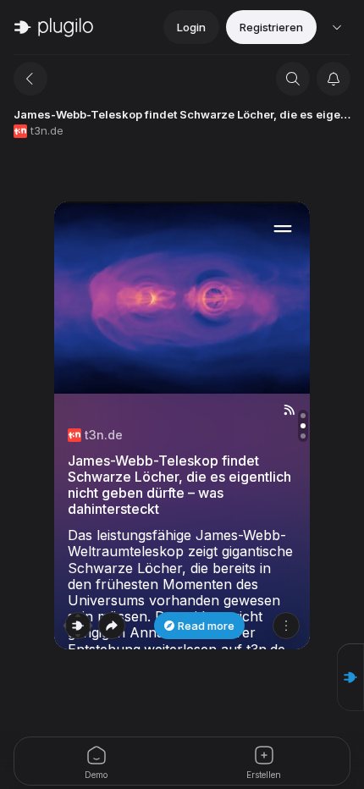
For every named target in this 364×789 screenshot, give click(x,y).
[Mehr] (286, 625)
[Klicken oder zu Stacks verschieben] (77, 625)
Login (191, 27)
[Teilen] (111, 625)
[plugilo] (54, 27)
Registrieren (271, 27)
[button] (350, 677)
